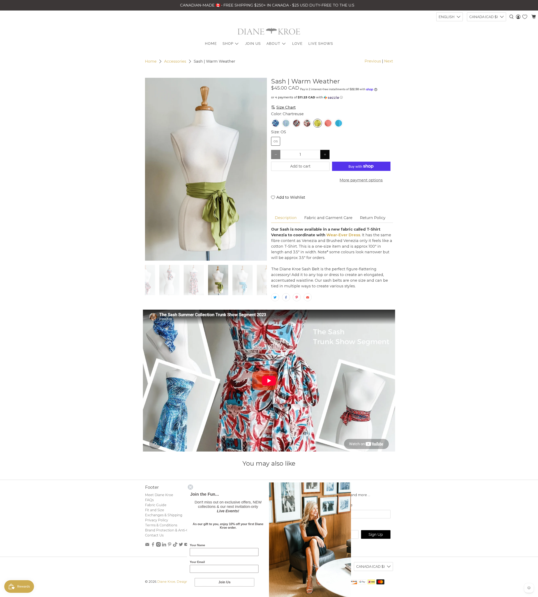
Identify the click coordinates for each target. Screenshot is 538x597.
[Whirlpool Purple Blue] (275, 123)
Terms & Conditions (161, 525)
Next (388, 61)
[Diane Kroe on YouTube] (186, 546)
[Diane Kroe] (269, 31)
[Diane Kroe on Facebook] (153, 546)
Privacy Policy (156, 520)
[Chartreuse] (317, 123)
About (273, 43)
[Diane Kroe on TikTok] (175, 546)
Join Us (253, 43)
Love (297, 43)
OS (275, 141)
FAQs (149, 500)
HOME (211, 43)
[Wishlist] (524, 17)
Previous (373, 61)
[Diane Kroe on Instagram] (158, 546)
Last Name (342, 505)
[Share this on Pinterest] (297, 297)
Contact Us (154, 535)
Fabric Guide (155, 505)
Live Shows (320, 43)
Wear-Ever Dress (342, 235)
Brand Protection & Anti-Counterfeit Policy (181, 530)
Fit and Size (154, 510)
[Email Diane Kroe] (147, 546)
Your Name (197, 545)
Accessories (175, 61)
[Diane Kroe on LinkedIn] (164, 546)
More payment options (361, 180)
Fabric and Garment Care (328, 217)
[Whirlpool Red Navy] (296, 123)
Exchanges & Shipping (163, 515)
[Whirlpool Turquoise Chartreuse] (286, 123)
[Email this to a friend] (308, 297)
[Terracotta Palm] (307, 123)
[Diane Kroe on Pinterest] (169, 546)
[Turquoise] (338, 123)
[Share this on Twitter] (275, 297)
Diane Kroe (166, 582)
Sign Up (376, 534)
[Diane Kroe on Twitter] (181, 546)
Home (151, 61)
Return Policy (372, 217)
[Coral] (328, 123)
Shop (228, 43)
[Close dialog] (190, 487)
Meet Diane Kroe (159, 495)
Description (286, 217)
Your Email (197, 562)
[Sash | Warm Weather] (206, 169)
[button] (332, 97)
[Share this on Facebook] (286, 297)
